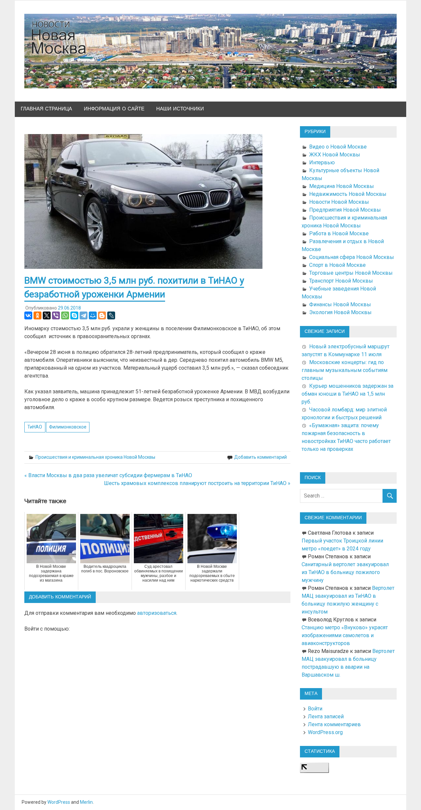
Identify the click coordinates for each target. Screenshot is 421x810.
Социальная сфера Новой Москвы (351, 257)
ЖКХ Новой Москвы (334, 154)
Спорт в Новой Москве (337, 265)
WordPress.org (325, 732)
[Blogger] (102, 315)
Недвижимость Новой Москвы (347, 194)
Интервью (322, 162)
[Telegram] (83, 315)
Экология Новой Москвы (340, 312)
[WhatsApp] (65, 315)
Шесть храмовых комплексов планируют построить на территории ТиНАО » (197, 483)
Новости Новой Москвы (339, 202)
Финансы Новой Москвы (340, 304)
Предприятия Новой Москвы (345, 210)
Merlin (86, 802)
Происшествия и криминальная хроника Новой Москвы (95, 457)
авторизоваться (156, 613)
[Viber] (56, 315)
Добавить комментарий (260, 457)
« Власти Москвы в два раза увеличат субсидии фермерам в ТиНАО (108, 475)
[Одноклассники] (37, 315)
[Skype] (74, 315)
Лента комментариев (334, 724)
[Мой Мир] (93, 315)
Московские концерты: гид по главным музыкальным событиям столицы (344, 370)
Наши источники (180, 109)
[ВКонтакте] (28, 315)
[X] (47, 315)
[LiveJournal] (111, 315)
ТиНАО (34, 426)
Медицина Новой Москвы (341, 186)
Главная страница (46, 109)
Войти (315, 709)
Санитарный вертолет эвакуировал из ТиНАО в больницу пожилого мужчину (345, 572)
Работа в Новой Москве (339, 233)
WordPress (58, 802)
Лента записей (326, 716)
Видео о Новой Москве (338, 147)
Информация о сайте (114, 109)
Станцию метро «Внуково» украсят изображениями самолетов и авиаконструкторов (345, 635)
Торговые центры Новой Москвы (351, 273)
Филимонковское (68, 426)
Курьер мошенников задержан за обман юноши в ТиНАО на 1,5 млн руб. (347, 394)
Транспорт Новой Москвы (341, 281)
